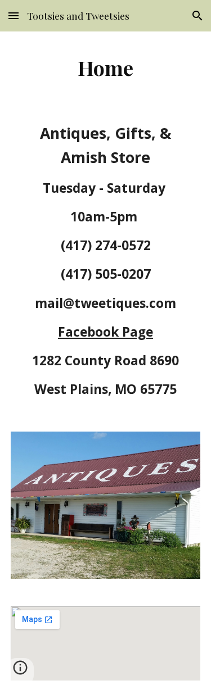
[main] (106, 67)
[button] (13, 15)
